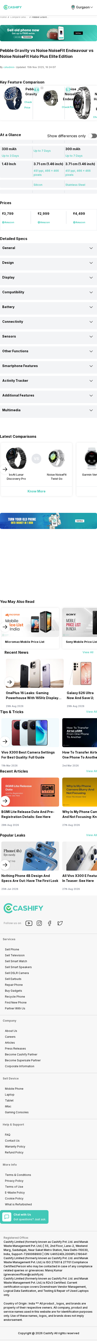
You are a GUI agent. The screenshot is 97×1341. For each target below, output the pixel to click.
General (8, 248)
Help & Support (13, 1124)
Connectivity (12, 321)
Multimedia (11, 410)
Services (9, 939)
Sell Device (11, 1078)
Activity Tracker (15, 380)
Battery (8, 307)
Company (9, 1020)
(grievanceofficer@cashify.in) (23, 1274)
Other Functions (15, 351)
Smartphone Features (20, 366)
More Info (10, 1164)
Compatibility (13, 292)
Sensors (9, 336)
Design (8, 262)
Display (8, 277)
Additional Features (18, 395)
